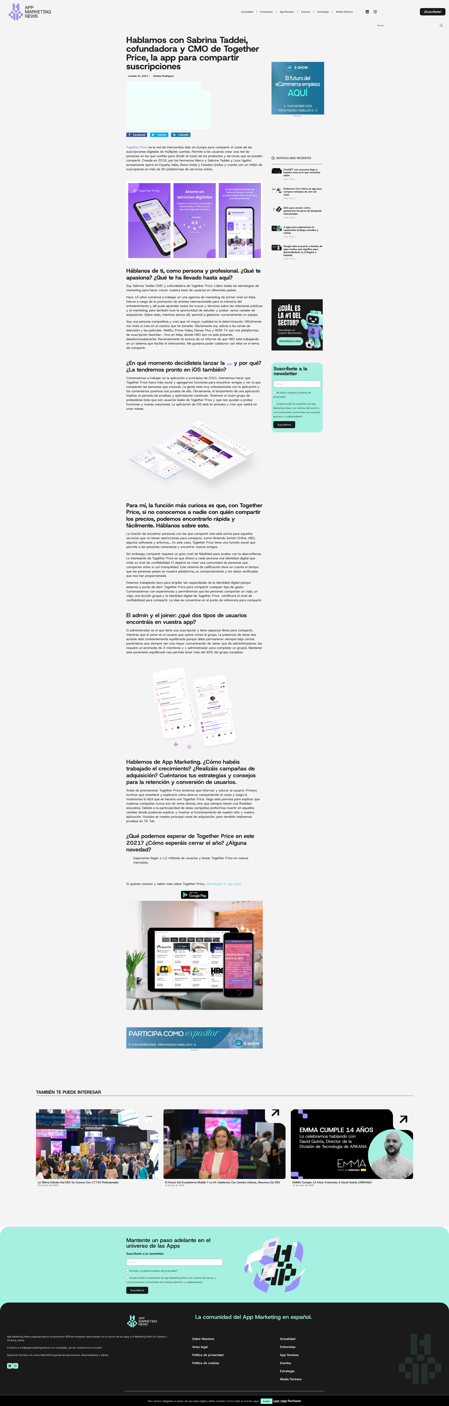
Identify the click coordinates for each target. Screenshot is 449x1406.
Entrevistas (266, 11)
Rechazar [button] (294, 1401)
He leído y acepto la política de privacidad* (153, 1270)
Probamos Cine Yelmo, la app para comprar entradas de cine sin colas (302, 191)
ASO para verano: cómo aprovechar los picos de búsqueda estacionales (302, 210)
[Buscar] (441, 25)
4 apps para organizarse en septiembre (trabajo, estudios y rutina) (300, 230)
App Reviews (287, 11)
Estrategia (323, 11)
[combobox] (406, 25)
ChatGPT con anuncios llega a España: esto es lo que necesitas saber (301, 172)
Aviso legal (200, 1347)
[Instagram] (375, 11)
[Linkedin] (367, 11)
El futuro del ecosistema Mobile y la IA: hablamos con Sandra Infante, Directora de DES (222, 1182)
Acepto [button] (266, 1401)
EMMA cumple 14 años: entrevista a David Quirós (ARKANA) (332, 1182)
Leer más (280, 1401)
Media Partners (344, 11)
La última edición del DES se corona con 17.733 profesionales (78, 1182)
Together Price (137, 147)
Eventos (305, 11)
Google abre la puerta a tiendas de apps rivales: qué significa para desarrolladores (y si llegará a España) (302, 251)
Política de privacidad (207, 1355)
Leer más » (289, 179)
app (229, 364)
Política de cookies (205, 1363)
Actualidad (247, 11)
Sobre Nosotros (203, 1339)
